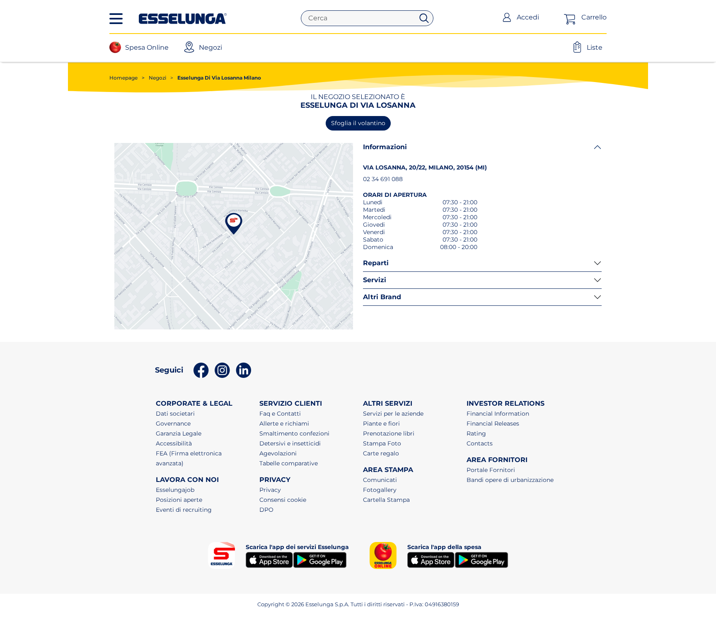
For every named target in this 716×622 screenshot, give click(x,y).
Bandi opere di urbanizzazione (510, 480)
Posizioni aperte (179, 499)
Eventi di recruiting (184, 509)
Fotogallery (380, 490)
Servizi (374, 280)
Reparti (376, 263)
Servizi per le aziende (393, 413)
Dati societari (175, 413)
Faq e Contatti (280, 413)
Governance (173, 423)
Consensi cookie (282, 499)
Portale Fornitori (491, 470)
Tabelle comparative (288, 463)
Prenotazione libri (388, 433)
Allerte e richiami (284, 423)
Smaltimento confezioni (294, 433)
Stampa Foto (382, 443)
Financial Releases (493, 423)
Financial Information (498, 413)
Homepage (123, 78)
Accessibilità (174, 443)
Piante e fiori (381, 423)
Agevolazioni (278, 453)
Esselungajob (175, 490)
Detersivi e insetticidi (290, 443)
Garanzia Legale (178, 433)
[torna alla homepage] (182, 17)
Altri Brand (382, 297)
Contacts (480, 443)
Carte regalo (381, 453)
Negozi (154, 78)
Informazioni (385, 147)
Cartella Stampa (386, 499)
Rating (476, 433)
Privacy (270, 490)
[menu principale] (116, 18)
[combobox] (360, 18)
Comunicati (380, 480)
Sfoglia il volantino (358, 123)
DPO (266, 509)
